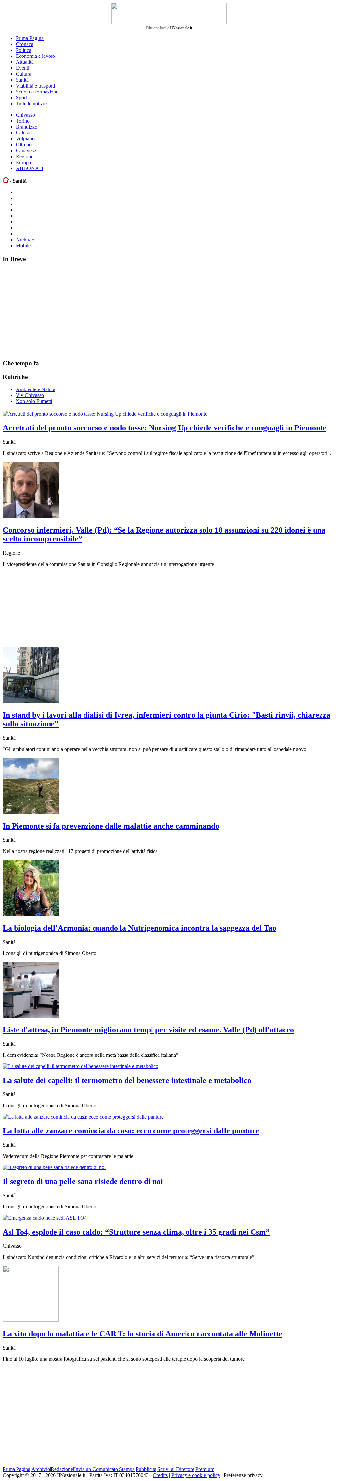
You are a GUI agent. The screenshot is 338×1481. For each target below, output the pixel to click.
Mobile (23, 245)
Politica (23, 50)
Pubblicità (146, 1469)
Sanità (22, 80)
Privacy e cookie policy (195, 1475)
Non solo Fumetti (34, 401)
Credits (160, 1475)
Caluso (23, 132)
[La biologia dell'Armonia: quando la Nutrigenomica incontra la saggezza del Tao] (31, 914)
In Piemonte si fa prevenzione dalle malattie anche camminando (111, 826)
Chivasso (25, 115)
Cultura (23, 74)
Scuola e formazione (37, 91)
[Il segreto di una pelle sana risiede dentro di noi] (54, 1167)
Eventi (22, 68)
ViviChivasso (30, 395)
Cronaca (24, 44)
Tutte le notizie (31, 103)
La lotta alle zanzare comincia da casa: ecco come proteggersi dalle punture (131, 1131)
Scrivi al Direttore (175, 1469)
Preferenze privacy (243, 1475)
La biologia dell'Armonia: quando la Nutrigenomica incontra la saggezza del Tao (139, 928)
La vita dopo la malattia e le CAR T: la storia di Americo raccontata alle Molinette (142, 1333)
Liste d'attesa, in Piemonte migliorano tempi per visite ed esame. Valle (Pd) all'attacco (148, 1029)
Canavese (26, 150)
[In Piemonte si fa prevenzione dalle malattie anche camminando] (31, 812)
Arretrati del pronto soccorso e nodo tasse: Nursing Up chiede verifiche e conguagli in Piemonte (164, 428)
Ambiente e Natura (35, 389)
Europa (23, 162)
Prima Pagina (30, 38)
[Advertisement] (52, 310)
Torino (23, 121)
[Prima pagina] (6, 181)
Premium (204, 1469)
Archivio (25, 239)
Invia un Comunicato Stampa (104, 1469)
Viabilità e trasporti (35, 86)
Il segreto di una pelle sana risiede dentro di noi (83, 1181)
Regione (24, 156)
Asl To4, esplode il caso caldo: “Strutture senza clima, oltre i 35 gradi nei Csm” (136, 1232)
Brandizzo (26, 127)
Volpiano (25, 138)
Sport (21, 97)
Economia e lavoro (35, 56)
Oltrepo (24, 144)
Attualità (25, 62)
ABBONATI (29, 168)
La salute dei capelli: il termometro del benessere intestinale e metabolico (127, 1080)
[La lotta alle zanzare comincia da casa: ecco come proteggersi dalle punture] (83, 1117)
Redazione (62, 1469)
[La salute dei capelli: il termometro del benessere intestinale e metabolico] (80, 1066)
